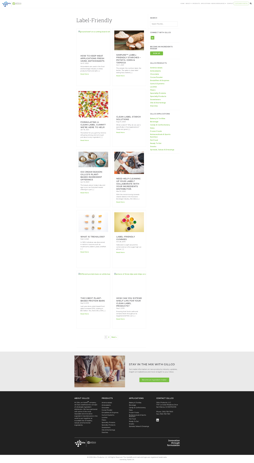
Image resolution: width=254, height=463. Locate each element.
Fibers (152, 90)
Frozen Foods (156, 131)
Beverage (154, 122)
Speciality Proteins (158, 93)
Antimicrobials (156, 68)
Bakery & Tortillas (157, 118)
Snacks (153, 146)
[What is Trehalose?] (93, 222)
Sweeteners (155, 99)
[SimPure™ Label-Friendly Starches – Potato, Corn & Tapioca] (129, 40)
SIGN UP (156, 53)
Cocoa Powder (156, 77)
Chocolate (154, 74)
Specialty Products (158, 96)
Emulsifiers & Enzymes (159, 80)
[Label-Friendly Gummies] (129, 222)
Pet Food (154, 140)
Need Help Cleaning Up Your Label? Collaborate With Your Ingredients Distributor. (128, 183)
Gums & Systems (157, 84)
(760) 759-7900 (167, 412)
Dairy (152, 128)
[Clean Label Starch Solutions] (129, 101)
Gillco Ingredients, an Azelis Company (33, 4)
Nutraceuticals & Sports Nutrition (137, 415)
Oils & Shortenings (158, 103)
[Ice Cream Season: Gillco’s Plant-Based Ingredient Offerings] (93, 160)
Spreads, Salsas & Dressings (162, 150)
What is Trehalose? (92, 237)
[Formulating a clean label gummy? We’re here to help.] (93, 101)
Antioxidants (155, 71)
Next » (114, 337)
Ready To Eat (155, 143)
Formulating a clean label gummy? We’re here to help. (93, 124)
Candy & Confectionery (160, 125)
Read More (120, 76)
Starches (154, 106)
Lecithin (153, 87)
